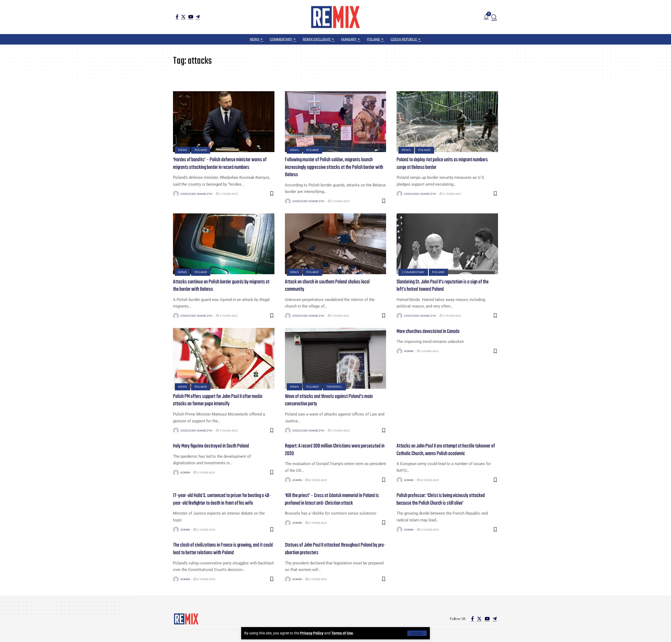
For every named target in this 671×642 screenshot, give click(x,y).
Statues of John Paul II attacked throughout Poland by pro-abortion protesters (335, 549)
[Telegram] (197, 16)
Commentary (413, 272)
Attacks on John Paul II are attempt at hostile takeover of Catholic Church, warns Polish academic (446, 450)
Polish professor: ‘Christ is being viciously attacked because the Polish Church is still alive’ (441, 499)
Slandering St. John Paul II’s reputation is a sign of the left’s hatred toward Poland (443, 286)
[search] (494, 17)
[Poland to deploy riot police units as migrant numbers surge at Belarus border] (447, 121)
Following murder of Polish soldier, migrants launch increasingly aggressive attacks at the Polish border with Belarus (334, 167)
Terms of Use (342, 633)
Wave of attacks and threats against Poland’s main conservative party (329, 400)
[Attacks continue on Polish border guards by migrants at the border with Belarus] (223, 243)
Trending (334, 387)
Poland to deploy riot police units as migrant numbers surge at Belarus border (442, 163)
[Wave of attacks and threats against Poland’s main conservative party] (335, 358)
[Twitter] (183, 16)
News (182, 150)
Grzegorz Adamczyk (196, 194)
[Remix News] (335, 17)
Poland (201, 150)
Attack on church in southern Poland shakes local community (327, 286)
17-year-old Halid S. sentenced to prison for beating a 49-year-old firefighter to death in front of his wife (222, 499)
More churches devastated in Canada (428, 331)
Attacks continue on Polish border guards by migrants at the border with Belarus (221, 286)
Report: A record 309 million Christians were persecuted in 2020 (335, 450)
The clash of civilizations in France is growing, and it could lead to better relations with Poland (223, 549)
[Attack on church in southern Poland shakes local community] (335, 243)
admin (408, 351)
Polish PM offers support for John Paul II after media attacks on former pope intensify (217, 400)
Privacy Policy (311, 633)
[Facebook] (177, 16)
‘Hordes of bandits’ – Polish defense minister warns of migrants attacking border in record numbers (220, 163)
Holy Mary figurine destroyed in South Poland (211, 446)
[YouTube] (190, 16)
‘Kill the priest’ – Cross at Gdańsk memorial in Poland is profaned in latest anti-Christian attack (332, 499)
